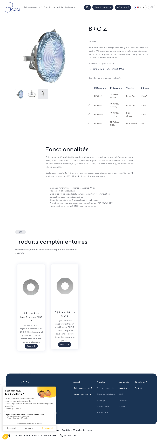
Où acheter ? (123, 7)
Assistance (70, 7)
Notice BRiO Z (117, 69)
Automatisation (104, 406)
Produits (47, 7)
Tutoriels (123, 400)
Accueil (76, 382)
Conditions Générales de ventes (77, 430)
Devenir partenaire (103, 7)
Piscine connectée (105, 388)
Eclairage (101, 400)
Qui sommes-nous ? (33, 7)
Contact (138, 388)
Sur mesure (102, 413)
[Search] (87, 7)
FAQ (121, 394)
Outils (122, 406)
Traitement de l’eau (106, 394)
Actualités (58, 7)
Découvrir (31, 346)
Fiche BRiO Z (98, 69)
